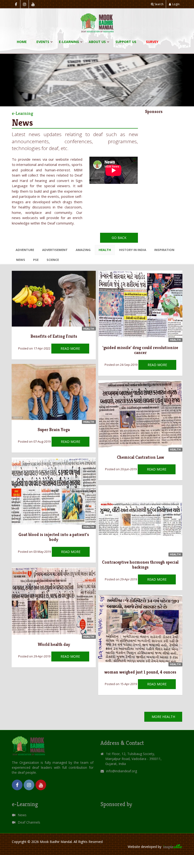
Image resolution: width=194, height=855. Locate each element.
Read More (70, 348)
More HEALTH (163, 716)
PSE (36, 260)
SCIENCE (53, 260)
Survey (152, 41)
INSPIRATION (164, 250)
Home (22, 41)
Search (158, 4)
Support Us (125, 41)
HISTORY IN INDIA (132, 250)
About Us (97, 41)
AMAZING (83, 250)
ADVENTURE (25, 250)
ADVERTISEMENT (55, 250)
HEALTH (105, 250)
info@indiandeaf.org (121, 771)
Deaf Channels (29, 822)
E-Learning (69, 41)
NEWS (20, 260)
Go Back (119, 237)
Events (42, 41)
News (22, 815)
